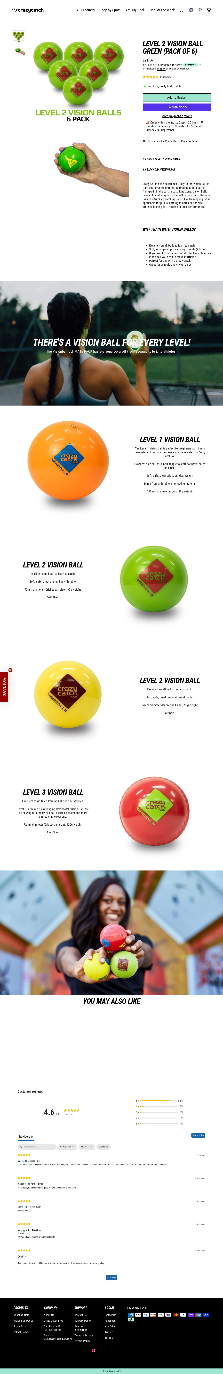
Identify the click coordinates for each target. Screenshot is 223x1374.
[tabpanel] (111, 1213)
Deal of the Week (162, 10)
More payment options (177, 116)
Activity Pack (135, 10)
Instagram (110, 1315)
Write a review (198, 1135)
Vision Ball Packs (23, 1320)
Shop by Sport (110, 10)
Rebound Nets (21, 1315)
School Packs (21, 1332)
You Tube (110, 1326)
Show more (111, 1277)
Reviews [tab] (26, 1137)
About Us (49, 1315)
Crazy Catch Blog (53, 1320)
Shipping (161, 68)
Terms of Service (83, 1335)
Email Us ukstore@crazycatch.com (55, 1337)
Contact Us (80, 1315)
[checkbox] (103, 1147)
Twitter (109, 1332)
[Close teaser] (10, 670)
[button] (159, 1101)
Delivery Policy (82, 1320)
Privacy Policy (82, 1341)
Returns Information (81, 1328)
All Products (85, 10)
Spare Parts (20, 1326)
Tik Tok (109, 1337)
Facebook (110, 1320)
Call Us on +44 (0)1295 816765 (53, 1328)
